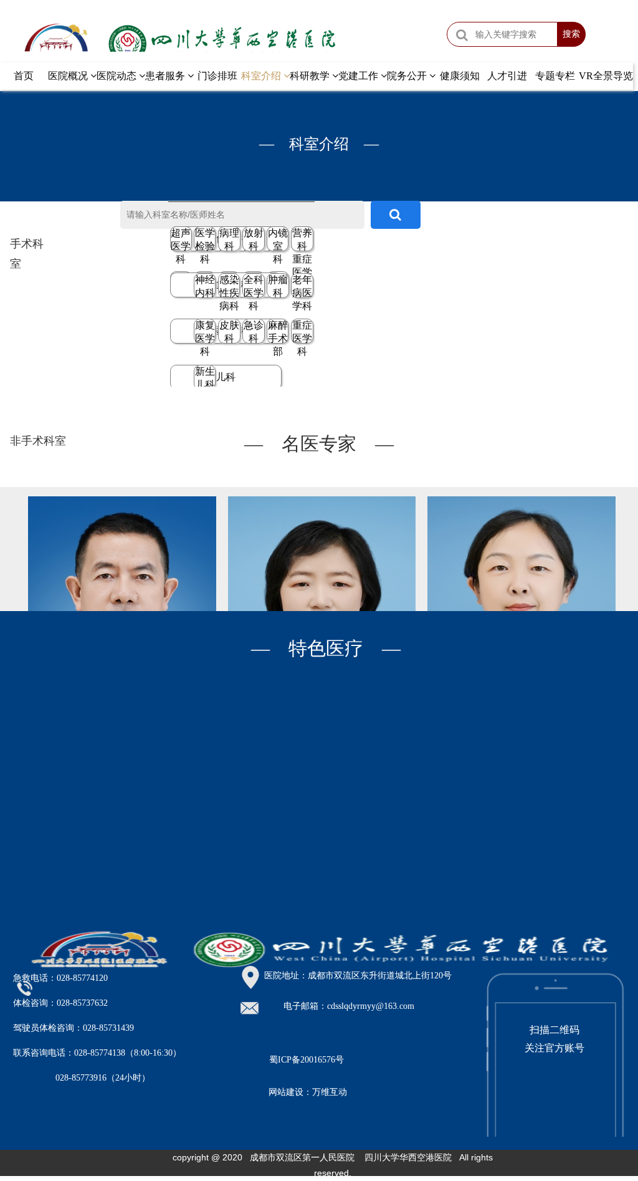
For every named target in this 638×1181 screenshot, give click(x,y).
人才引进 (507, 75)
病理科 (229, 239)
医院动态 (118, 75)
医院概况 (69, 75)
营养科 (302, 239)
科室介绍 (262, 75)
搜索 (571, 34)
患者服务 (166, 75)
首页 (24, 75)
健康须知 (460, 75)
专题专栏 (555, 75)
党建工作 (359, 75)
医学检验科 (205, 239)
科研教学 (311, 75)
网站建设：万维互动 (308, 1092)
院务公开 (408, 75)
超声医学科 (181, 239)
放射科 (254, 239)
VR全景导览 (606, 75)
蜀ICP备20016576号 (306, 1059)
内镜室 (278, 239)
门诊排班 (217, 75)
